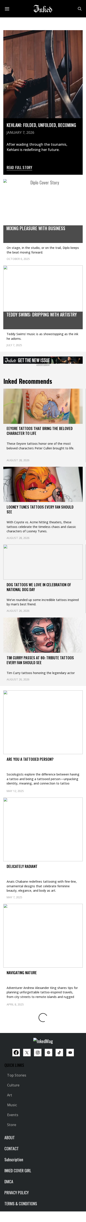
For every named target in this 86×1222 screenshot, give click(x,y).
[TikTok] (59, 1052)
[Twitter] (27, 1052)
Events (12, 1114)
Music (12, 1105)
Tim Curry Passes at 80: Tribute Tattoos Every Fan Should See (40, 660)
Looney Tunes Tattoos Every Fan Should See (40, 509)
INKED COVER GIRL (17, 1170)
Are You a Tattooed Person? (30, 759)
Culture (13, 1085)
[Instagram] (37, 1052)
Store (11, 1124)
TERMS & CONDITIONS (20, 1203)
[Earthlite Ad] (43, 359)
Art (9, 1095)
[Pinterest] (48, 1052)
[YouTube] (70, 1052)
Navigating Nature (22, 972)
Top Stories (16, 1075)
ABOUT (9, 1137)
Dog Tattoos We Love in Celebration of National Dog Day (39, 587)
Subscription (13, 1159)
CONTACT (11, 1148)
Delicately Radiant (22, 866)
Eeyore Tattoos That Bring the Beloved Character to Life (40, 431)
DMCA (8, 1181)
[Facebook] (16, 1052)
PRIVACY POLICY (16, 1192)
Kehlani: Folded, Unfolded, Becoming (41, 125)
